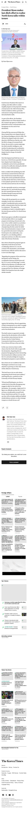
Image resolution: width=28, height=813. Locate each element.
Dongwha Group (13, 790)
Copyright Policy (6, 784)
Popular (20, 496)
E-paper (9, 773)
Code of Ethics (5, 780)
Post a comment (14, 462)
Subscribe (4, 773)
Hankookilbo (5, 790)
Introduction (5, 767)
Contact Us (16, 767)
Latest (8, 496)
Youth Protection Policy (8, 782)
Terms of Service (18, 782)
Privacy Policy (20, 780)
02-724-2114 (6, 801)
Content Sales (22, 773)
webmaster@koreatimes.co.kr (16, 799)
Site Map (4, 775)
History (10, 767)
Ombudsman (13, 780)
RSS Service (15, 773)
